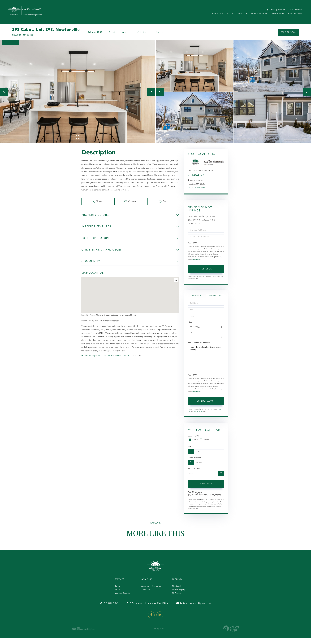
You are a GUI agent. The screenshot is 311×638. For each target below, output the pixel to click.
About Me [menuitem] (145, 586)
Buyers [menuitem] (117, 586)
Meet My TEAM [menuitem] (295, 14)
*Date (190, 322)
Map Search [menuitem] (176, 586)
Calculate (206, 484)
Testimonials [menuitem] (277, 14)
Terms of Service (198, 411)
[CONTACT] (288, 32)
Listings (92, 356)
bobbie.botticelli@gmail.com (196, 603)
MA (99, 356)
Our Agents (201, 188)
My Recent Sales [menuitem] (259, 14)
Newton (118, 356)
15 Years (206, 439)
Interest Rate (194, 468)
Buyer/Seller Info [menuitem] (236, 14)
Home (84, 356)
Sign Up (281, 10)
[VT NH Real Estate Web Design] (231, 628)
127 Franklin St (148, 603)
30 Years (195, 439)
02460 (127, 356)
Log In (272, 10)
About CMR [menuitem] (215, 14)
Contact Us (192, 188)
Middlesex (108, 356)
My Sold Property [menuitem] (178, 590)
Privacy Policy (196, 259)
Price (190, 447)
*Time (190, 332)
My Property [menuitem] (176, 593)
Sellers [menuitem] (117, 590)
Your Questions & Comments (199, 343)
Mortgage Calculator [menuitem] (122, 593)
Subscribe (206, 269)
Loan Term (193, 436)
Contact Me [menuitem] (156, 586)
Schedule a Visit (215, 296)
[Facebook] (151, 615)
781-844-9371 (296, 10)
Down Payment (195, 458)
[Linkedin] (159, 615)
